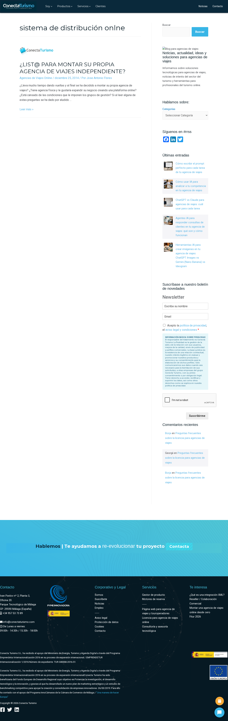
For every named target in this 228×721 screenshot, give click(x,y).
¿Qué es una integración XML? (207, 594)
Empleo (99, 607)
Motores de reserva (153, 599)
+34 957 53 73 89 (12, 613)
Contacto (218, 6)
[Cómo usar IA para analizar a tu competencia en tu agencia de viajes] (168, 184)
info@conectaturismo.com (18, 622)
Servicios (82, 6)
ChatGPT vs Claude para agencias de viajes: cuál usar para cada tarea (190, 204)
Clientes (100, 6)
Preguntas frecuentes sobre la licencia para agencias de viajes (185, 438)
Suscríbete (101, 599)
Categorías (168, 109)
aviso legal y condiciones (181, 329)
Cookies (99, 626)
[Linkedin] (16, 709)
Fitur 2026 (195, 616)
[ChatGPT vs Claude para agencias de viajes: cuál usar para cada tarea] (168, 202)
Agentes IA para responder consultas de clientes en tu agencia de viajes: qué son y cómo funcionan (190, 227)
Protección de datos (106, 622)
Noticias (203, 6)
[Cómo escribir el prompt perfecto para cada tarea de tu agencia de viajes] (168, 165)
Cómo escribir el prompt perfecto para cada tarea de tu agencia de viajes (190, 168)
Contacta (179, 546)
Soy (47, 6)
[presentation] (51, 6)
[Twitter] (9, 709)
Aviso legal (101, 617)
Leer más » (26, 109)
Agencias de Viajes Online (36, 78)
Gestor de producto (153, 594)
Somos (99, 594)
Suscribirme (197, 416)
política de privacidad (193, 325)
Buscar (166, 25)
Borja (168, 433)
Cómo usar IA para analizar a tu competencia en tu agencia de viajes (191, 186)
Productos (63, 6)
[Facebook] (2, 709)
